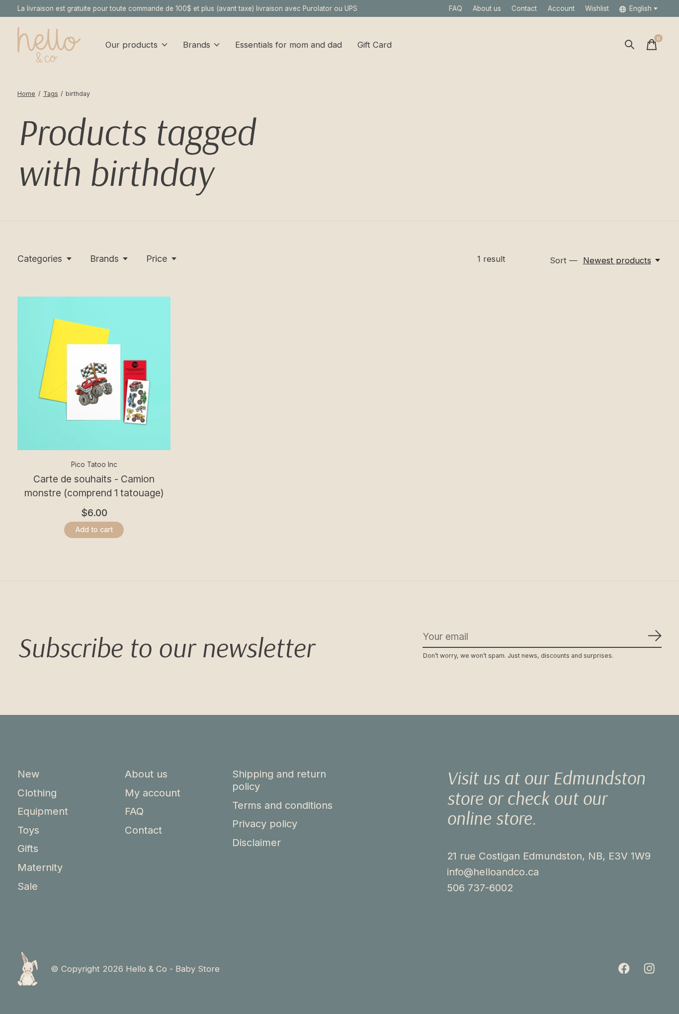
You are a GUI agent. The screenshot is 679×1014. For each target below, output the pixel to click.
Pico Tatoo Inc (94, 464)
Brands (196, 45)
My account (152, 792)
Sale (27, 886)
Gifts (27, 848)
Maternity (40, 867)
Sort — (564, 260)
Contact (524, 8)
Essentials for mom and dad (288, 45)
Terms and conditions (282, 805)
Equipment (42, 811)
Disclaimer (256, 842)
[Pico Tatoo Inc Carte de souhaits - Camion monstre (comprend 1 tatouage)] (93, 373)
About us (487, 8)
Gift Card (374, 45)
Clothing (37, 792)
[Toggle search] (630, 45)
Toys (28, 830)
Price (156, 258)
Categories (39, 258)
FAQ (455, 8)
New (28, 774)
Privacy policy (264, 823)
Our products (131, 45)
